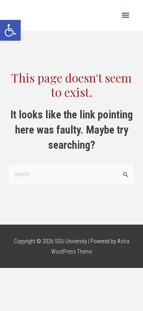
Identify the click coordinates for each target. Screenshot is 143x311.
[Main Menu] (125, 16)
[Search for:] (71, 174)
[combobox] (71, 174)
